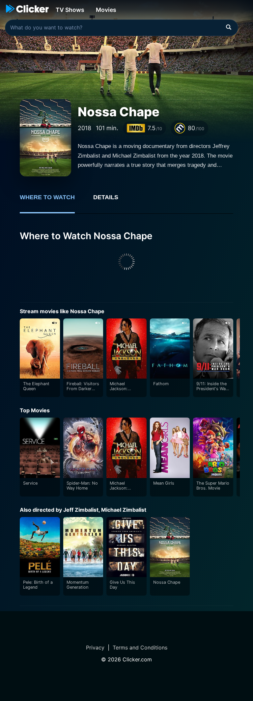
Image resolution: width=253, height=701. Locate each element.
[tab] (52, 200)
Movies (106, 9)
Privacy (95, 647)
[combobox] (121, 27)
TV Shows (70, 9)
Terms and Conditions (140, 647)
